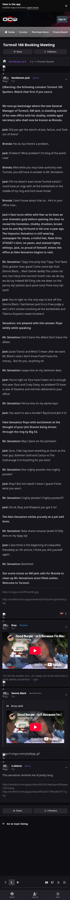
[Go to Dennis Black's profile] (6, 695)
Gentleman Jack (20, 77)
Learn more (6, 5)
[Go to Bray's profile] (6, 627)
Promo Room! (46, 61)
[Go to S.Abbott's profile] (6, 767)
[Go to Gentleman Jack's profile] (5, 61)
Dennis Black (18, 693)
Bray (14, 625)
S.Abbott (16, 765)
